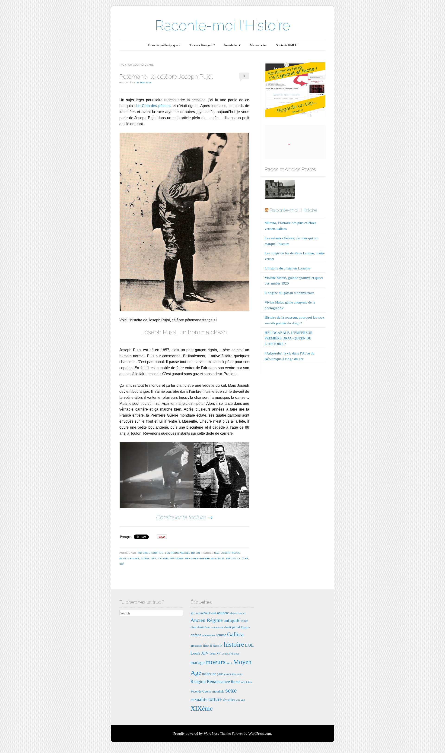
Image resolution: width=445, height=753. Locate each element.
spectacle (233, 558)
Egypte (245, 627)
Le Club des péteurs (153, 106)
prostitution (230, 674)
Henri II (207, 645)
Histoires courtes (150, 553)
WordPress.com (259, 733)
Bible (244, 621)
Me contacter (258, 45)
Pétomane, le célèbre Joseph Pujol (166, 76)
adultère (223, 613)
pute (239, 674)
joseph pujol (230, 553)
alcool (234, 613)
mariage (197, 662)
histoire (234, 644)
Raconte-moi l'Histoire (222, 25)
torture (215, 699)
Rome (235, 682)
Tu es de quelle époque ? (164, 45)
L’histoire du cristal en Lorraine (287, 268)
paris (220, 674)
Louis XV (215, 653)
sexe (231, 690)
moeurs (215, 661)
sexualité (199, 699)
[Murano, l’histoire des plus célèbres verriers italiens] (280, 190)
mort (229, 663)
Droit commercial (214, 627)
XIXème (202, 708)
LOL (249, 645)
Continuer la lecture (184, 517)
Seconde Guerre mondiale (207, 691)
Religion (198, 681)
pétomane (176, 558)
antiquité (232, 620)
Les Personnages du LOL (182, 553)
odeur (145, 558)
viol (243, 700)
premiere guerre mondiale (204, 558)
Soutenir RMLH (286, 45)
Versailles (228, 700)
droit (200, 627)
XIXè (245, 558)
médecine (209, 674)
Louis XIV (200, 653)
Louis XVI (227, 653)
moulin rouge (129, 558)
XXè (122, 564)
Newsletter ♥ (232, 45)
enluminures (208, 635)
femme (221, 635)
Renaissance (218, 681)
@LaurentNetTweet (203, 613)
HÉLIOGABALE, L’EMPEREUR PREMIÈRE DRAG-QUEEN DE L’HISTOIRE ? (288, 338)
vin (238, 700)
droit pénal (232, 627)
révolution (246, 682)
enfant (196, 635)
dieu (193, 627)
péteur (163, 558)
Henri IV (218, 645)
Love (236, 653)
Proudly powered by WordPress (196, 733)
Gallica (235, 634)
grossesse (196, 645)
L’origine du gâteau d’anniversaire (290, 293)
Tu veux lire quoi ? (202, 45)
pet (153, 558)
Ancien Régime (207, 620)
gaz (216, 553)
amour (241, 613)
